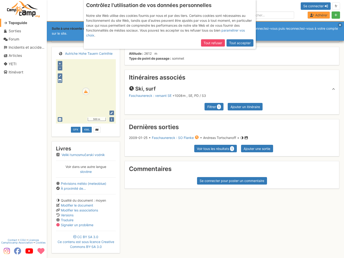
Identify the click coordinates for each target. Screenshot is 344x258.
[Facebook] (17, 252)
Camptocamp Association (17, 242)
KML (87, 129)
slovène (86, 172)
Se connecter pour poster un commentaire (232, 181)
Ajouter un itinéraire (245, 107)
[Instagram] (6, 252)
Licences (34, 240)
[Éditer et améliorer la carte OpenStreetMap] (112, 113)
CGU (23, 240)
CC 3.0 (86, 242)
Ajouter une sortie (257, 149)
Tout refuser (213, 43)
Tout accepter (240, 43)
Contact (12, 240)
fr (336, 6)
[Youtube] (29, 252)
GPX (75, 129)
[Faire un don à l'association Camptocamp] (40, 252)
